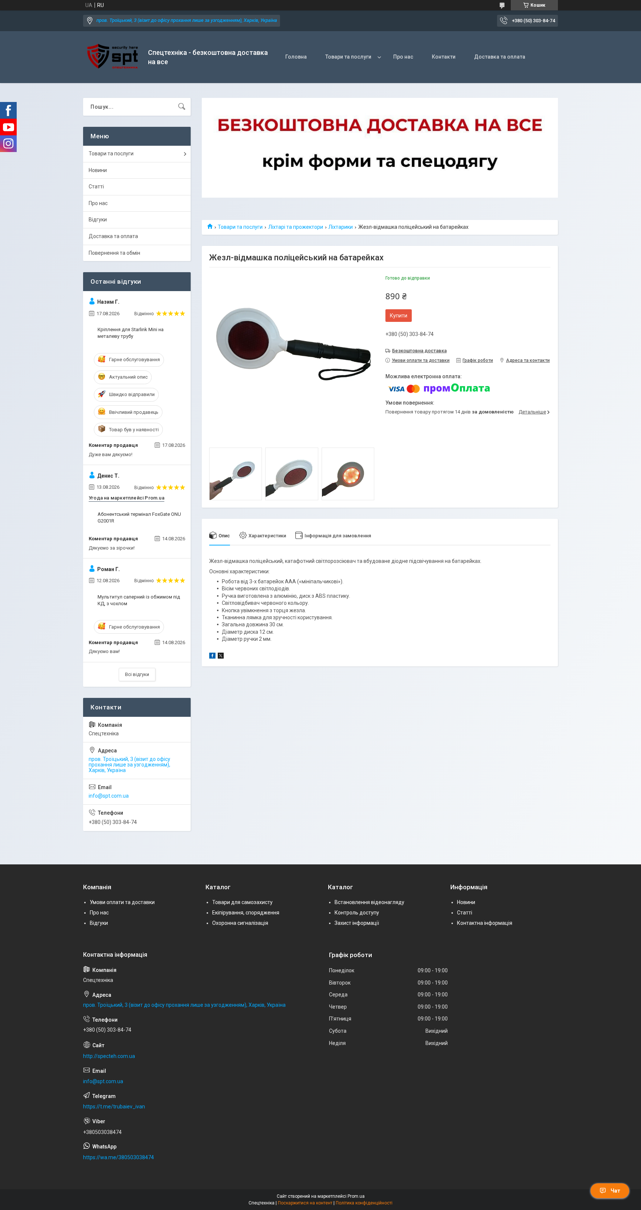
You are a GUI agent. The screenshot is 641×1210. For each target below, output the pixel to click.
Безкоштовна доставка (419, 350)
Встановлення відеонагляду (369, 902)
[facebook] (212, 657)
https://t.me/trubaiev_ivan (114, 1107)
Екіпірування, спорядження (245, 913)
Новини (98, 170)
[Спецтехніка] (112, 57)
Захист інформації (357, 923)
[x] (221, 657)
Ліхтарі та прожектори (295, 227)
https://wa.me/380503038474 (118, 1157)
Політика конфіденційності (364, 1203)
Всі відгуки (137, 674)
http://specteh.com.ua (109, 1056)
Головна (296, 57)
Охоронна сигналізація (240, 923)
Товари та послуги (348, 57)
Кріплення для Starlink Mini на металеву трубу (131, 333)
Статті (96, 186)
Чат (615, 1191)
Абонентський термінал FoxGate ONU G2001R (139, 517)
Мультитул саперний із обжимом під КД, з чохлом (139, 600)
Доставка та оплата (499, 57)
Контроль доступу (357, 913)
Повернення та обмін (114, 253)
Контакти (444, 57)
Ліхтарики (340, 227)
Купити (398, 316)
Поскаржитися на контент (305, 1203)
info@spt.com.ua (109, 796)
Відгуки (98, 219)
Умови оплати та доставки (122, 902)
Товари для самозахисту (242, 902)
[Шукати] (182, 107)
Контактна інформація (484, 923)
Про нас (403, 57)
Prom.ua (356, 1196)
